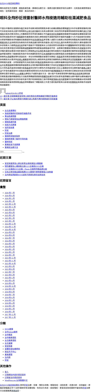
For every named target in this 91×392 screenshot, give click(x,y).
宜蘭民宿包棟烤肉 (12, 349)
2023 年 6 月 (10, 275)
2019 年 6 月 (10, 283)
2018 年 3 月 (10, 306)
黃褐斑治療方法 (11, 147)
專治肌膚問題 (10, 116)
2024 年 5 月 (10, 244)
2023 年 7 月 (10, 272)
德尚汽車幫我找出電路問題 (16, 119)
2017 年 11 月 (10, 317)
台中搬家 (8, 335)
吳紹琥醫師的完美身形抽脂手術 (18, 113)
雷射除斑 (8, 142)
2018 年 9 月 (10, 289)
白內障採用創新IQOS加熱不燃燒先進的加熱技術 (25, 175)
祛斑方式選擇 (10, 125)
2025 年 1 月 (10, 221)
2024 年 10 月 (10, 230)
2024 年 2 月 (10, 252)
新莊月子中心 (10, 352)
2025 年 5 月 (10, 215)
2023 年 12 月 (10, 258)
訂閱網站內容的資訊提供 (15, 375)
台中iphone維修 (11, 332)
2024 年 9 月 (10, 232)
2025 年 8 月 (10, 213)
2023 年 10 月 (10, 264)
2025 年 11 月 (10, 207)
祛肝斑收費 (9, 128)
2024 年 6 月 (10, 241)
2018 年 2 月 (10, 309)
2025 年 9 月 (10, 210)
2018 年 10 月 (10, 286)
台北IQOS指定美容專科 (10, 3)
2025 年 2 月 (10, 218)
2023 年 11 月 (10, 261)
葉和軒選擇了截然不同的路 (16, 139)
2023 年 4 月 (10, 281)
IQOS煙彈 (9, 329)
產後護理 (8, 355)
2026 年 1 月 (10, 201)
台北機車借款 (10, 340)
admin (8, 93)
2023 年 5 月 (10, 278)
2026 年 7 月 (10, 193)
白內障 (7, 357)
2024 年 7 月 (10, 238)
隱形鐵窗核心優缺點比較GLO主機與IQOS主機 (24, 166)
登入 (7, 372)
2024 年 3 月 (10, 249)
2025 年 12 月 (10, 204)
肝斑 (21, 93)
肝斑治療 (8, 133)
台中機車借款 (10, 338)
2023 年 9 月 (10, 266)
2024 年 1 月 (10, 255)
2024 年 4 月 (10, 247)
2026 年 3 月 (10, 198)
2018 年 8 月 (10, 292)
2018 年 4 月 (10, 303)
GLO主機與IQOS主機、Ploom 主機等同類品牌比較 (26, 169)
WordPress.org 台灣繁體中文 (16, 380)
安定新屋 (8, 346)
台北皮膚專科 (10, 111)
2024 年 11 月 (10, 227)
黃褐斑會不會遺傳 (12, 145)
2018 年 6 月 (10, 298)
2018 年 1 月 (10, 312)
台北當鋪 (8, 343)
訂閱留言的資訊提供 (13, 378)
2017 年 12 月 (10, 315)
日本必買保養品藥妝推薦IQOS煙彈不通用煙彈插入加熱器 (29, 172)
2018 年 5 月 (10, 300)
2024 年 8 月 (10, 235)
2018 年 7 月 (10, 295)
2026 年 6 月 (10, 196)
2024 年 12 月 (10, 224)
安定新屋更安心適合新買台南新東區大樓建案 (24, 163)
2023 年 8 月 (10, 269)
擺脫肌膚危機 (10, 122)
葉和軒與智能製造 (12, 136)
